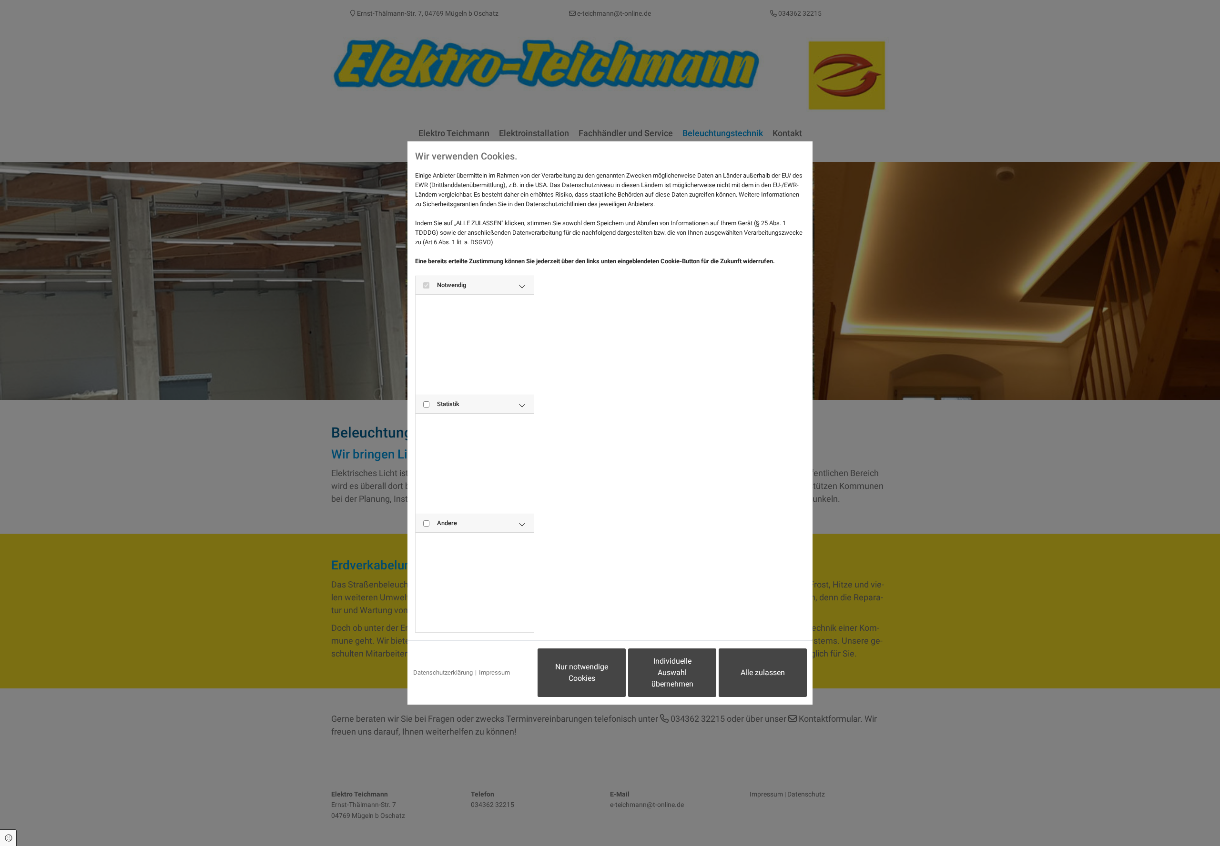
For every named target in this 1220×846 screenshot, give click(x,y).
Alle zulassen (763, 672)
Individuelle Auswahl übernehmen (672, 672)
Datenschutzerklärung (443, 672)
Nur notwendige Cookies (581, 672)
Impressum (494, 672)
